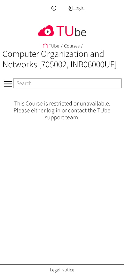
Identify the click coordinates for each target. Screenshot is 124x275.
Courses (71, 46)
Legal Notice (62, 270)
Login (79, 8)
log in (53, 110)
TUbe (54, 46)
